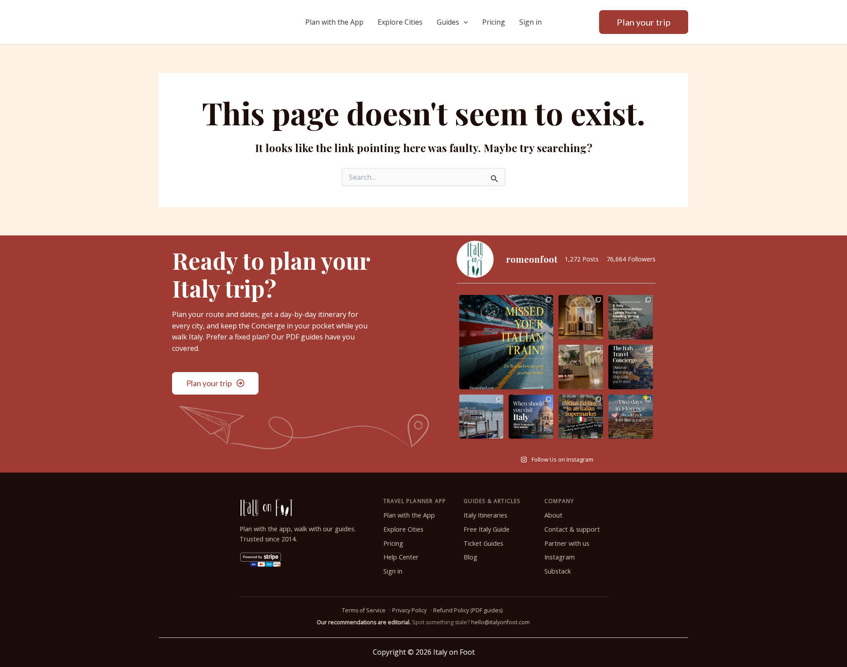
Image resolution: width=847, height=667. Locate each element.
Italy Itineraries (485, 515)
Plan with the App (334, 22)
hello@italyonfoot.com (500, 622)
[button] (463, 22)
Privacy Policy (409, 610)
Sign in (530, 22)
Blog (470, 557)
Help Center (401, 557)
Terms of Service (364, 610)
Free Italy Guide (487, 529)
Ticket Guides (483, 543)
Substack (557, 571)
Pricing (493, 22)
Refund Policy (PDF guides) (467, 610)
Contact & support (572, 529)
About (553, 515)
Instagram (559, 557)
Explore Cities (400, 22)
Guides (448, 22)
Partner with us (566, 543)
